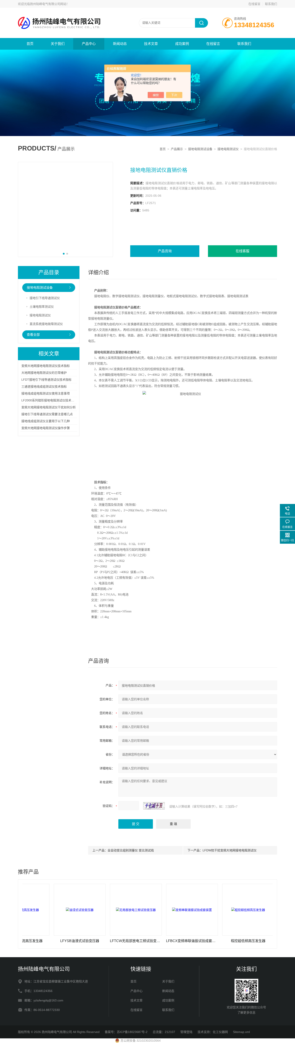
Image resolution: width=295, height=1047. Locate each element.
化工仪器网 (220, 1032)
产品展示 (177, 149)
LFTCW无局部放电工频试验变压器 (113, 941)
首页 (30, 44)
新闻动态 (120, 44)
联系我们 (271, 4)
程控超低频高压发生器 (225, 941)
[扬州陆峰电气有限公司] (70, 12)
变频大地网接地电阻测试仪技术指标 (45, 365)
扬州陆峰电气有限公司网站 (48, 4)
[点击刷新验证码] (154, 805)
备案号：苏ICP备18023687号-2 (126, 1032)
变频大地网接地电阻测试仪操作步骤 (45, 428)
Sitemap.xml (241, 1032)
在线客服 (242, 251)
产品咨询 (165, 251)
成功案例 (182, 44)
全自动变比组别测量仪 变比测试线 (131, 850)
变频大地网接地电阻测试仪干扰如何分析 (48, 407)
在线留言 (254, 4)
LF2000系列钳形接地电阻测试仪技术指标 (49, 400)
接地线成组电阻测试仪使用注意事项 (45, 393)
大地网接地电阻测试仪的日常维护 (44, 372)
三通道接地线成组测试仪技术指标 (44, 386)
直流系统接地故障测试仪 (46, 324)
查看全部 (33, 334)
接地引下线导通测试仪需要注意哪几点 (47, 414)
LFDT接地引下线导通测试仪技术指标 (46, 379)
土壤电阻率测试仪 (42, 306)
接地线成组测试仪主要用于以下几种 (45, 421)
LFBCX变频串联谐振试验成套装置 (169, 941)
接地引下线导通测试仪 (45, 298)
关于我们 (58, 44)
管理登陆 (186, 1032)
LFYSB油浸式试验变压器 (57, 941)
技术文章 (151, 44)
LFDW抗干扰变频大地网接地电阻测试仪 (230, 850)
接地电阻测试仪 (228, 149)
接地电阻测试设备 (200, 149)
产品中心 (89, 44)
